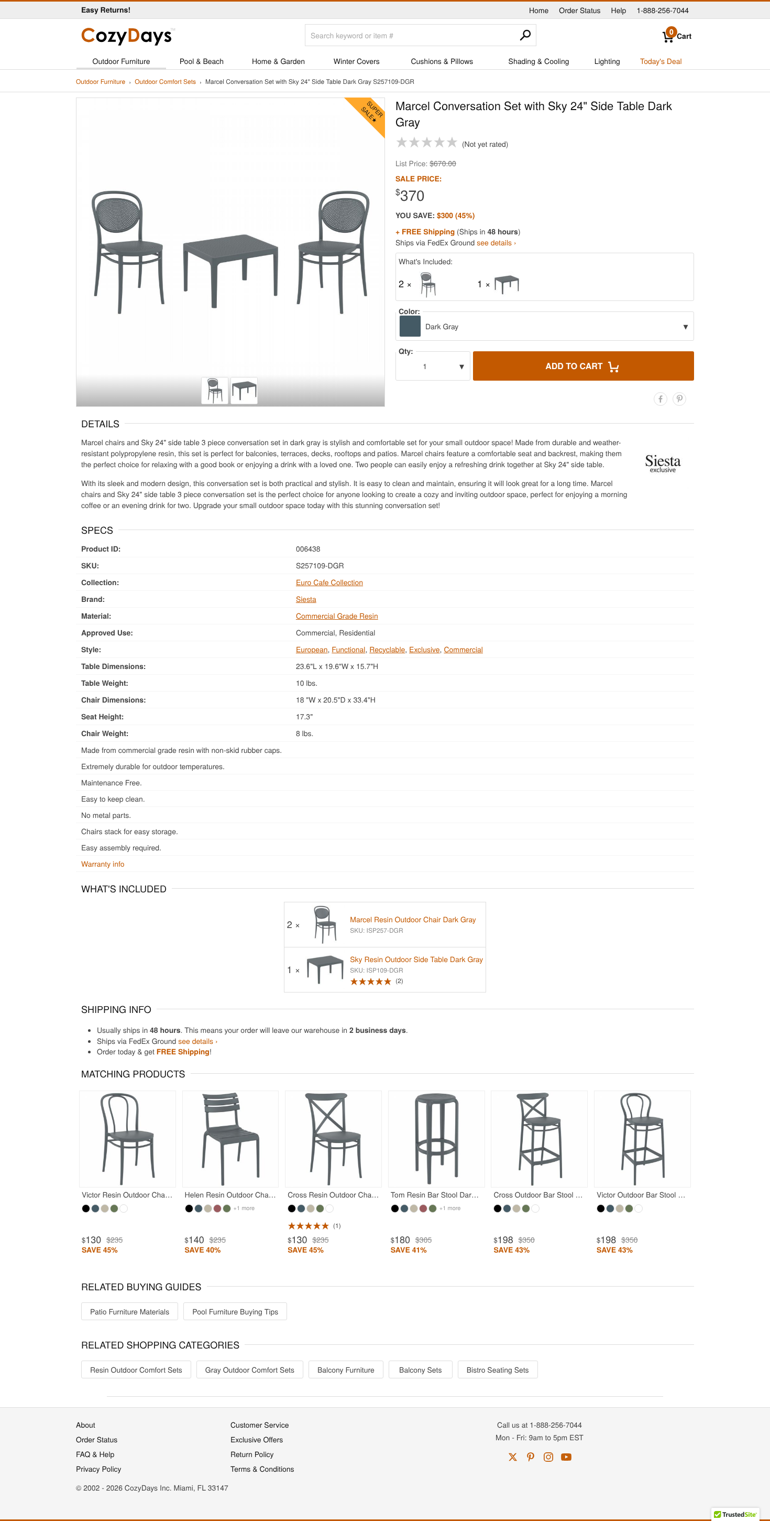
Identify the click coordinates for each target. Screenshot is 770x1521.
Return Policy (252, 1454)
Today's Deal (661, 61)
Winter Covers (357, 61)
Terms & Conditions (262, 1468)
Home (538, 10)
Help (618, 10)
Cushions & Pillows (442, 61)
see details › (496, 242)
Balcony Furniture (346, 1369)
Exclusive (424, 649)
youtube (566, 1457)
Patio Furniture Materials (129, 1311)
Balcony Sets (420, 1369)
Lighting (607, 61)
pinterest (530, 1457)
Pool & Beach (202, 61)
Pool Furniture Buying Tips (235, 1311)
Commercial (463, 649)
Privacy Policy (99, 1468)
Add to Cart (575, 366)
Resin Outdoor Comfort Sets (136, 1369)
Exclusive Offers (256, 1439)
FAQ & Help (95, 1454)
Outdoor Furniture (121, 61)
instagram (548, 1457)
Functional (348, 649)
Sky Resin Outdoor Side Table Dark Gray (416, 959)
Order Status (579, 10)
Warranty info (102, 863)
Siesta (306, 599)
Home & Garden (278, 61)
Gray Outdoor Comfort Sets (249, 1369)
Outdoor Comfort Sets (165, 82)
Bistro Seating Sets (498, 1369)
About (85, 1424)
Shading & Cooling (539, 61)
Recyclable (387, 649)
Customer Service (259, 1424)
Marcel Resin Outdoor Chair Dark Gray (413, 919)
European (312, 649)
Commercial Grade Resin (337, 615)
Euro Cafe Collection (329, 582)
